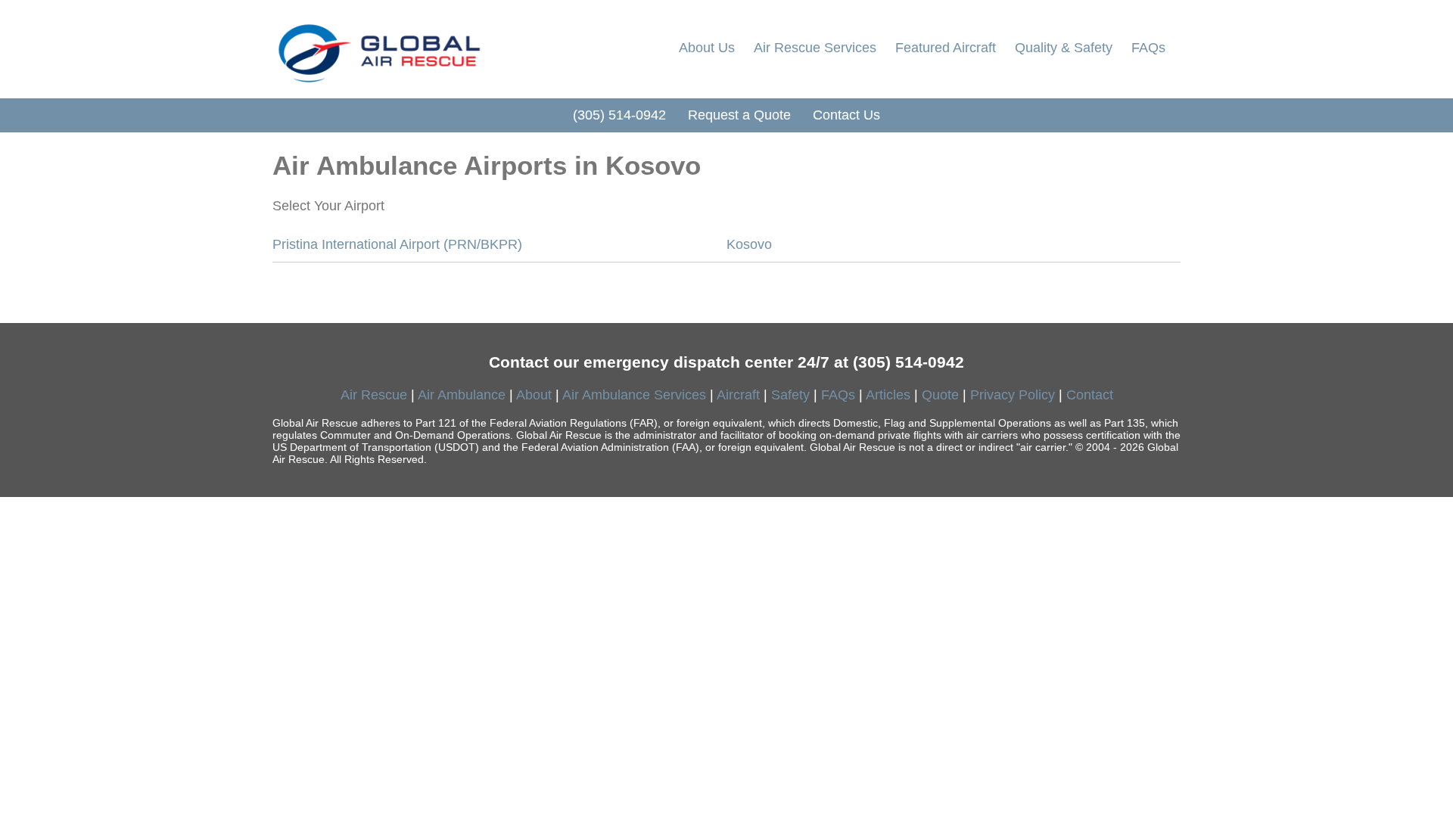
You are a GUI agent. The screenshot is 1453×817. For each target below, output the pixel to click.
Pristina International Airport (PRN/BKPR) (397, 244)
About (534, 394)
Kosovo (749, 244)
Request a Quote (739, 115)
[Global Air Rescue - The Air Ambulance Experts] (378, 49)
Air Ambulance (462, 394)
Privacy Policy (1012, 394)
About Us (707, 47)
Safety (790, 394)
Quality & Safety (1063, 47)
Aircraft (738, 394)
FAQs (1148, 47)
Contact (1089, 394)
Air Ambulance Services (634, 394)
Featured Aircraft (945, 47)
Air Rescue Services (815, 47)
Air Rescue (374, 394)
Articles (888, 394)
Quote (940, 394)
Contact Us (846, 115)
